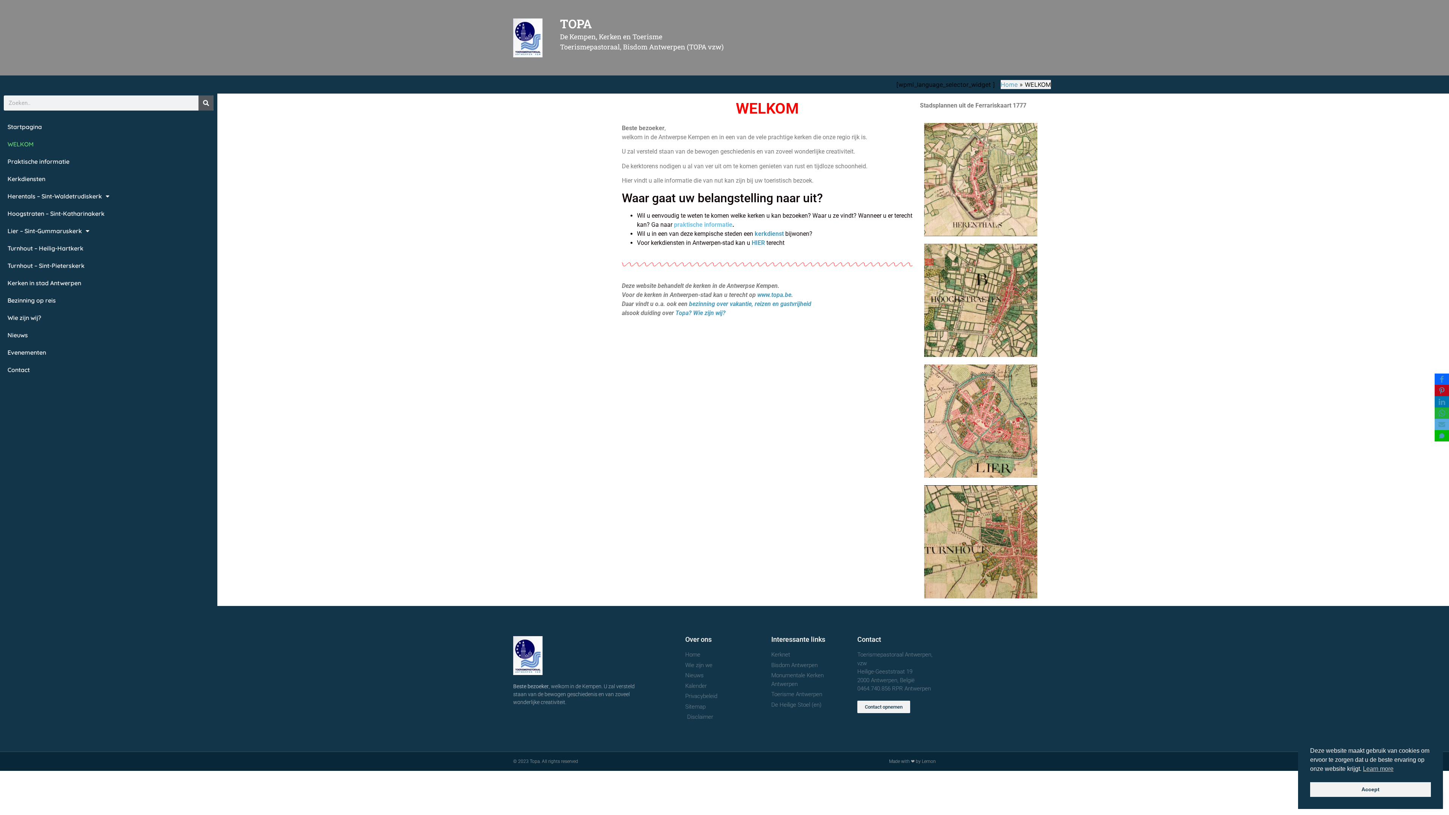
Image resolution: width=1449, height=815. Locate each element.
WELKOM (21, 144)
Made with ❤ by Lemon (912, 761)
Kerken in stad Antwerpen (44, 283)
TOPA (576, 23)
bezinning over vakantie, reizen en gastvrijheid (750, 304)
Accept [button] (1370, 789)
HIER (758, 242)
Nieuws (18, 335)
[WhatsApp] (1442, 413)
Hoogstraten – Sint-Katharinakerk (56, 213)
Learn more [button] (1378, 769)
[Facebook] (1442, 379)
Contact (19, 370)
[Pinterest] (1442, 390)
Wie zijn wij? (24, 317)
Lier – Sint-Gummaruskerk (45, 231)
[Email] (1442, 424)
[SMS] (1442, 435)
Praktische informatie (38, 161)
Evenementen (27, 352)
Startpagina (25, 127)
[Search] (206, 103)
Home (1009, 84)
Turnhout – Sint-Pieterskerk (46, 265)
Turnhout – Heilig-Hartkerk (45, 248)
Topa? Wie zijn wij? (700, 313)
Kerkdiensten (26, 179)
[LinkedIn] (1442, 402)
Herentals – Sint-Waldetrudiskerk (55, 196)
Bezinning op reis (32, 300)
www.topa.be (774, 294)
